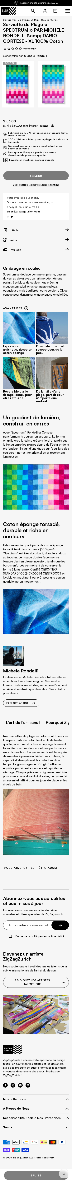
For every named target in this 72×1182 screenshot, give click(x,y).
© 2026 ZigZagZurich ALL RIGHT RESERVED (28, 1153)
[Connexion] (45, 11)
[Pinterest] (28, 1082)
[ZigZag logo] (8, 11)
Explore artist (17, 698)
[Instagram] (20, 1082)
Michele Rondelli (35, 56)
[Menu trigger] (67, 10)
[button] (55, 11)
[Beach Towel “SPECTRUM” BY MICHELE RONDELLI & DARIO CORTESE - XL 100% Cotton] (18, 84)
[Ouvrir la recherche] (33, 11)
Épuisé (36, 1170)
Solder (36, 175)
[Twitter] (13, 1082)
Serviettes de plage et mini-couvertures (30, 19)
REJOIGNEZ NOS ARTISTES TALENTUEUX (32, 977)
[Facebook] (5, 1082)
